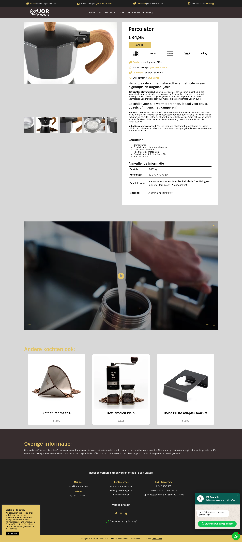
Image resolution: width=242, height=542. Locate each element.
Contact (122, 12)
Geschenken (110, 12)
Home (92, 12)
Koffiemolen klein (121, 413)
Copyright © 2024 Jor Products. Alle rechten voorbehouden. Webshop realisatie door (121, 538)
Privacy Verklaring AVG (121, 490)
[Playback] (121, 276)
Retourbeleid (134, 12)
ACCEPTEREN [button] (13, 533)
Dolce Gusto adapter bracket (185, 413)
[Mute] (214, 225)
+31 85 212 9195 (78, 495)
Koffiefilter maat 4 (56, 413)
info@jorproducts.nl (78, 486)
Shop (99, 12)
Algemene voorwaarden (121, 486)
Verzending (147, 12)
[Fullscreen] (214, 324)
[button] (236, 536)
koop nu (139, 45)
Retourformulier (121, 494)
